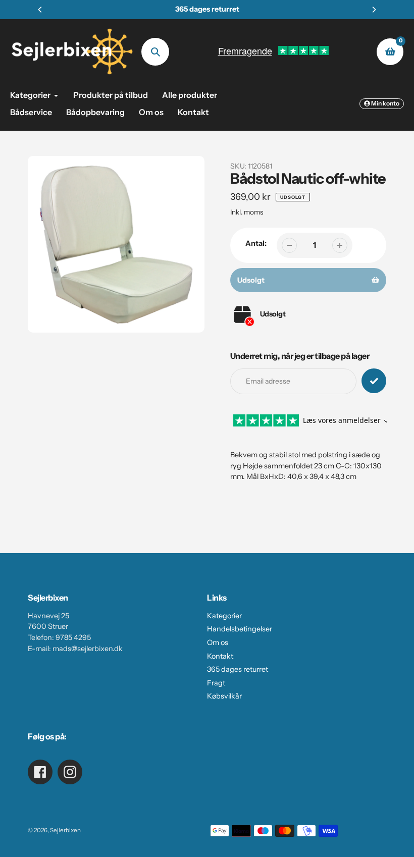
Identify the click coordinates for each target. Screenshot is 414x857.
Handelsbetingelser (239, 628)
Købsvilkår (224, 696)
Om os (217, 642)
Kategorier (224, 615)
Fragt (216, 682)
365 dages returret (237, 669)
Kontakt (220, 656)
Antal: (256, 243)
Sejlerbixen (65, 830)
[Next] (374, 10)
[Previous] (40, 10)
